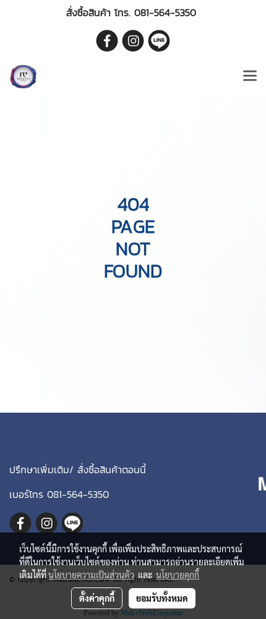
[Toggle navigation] (250, 76)
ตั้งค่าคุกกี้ (96, 598)
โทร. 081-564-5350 (155, 12)
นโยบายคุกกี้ (177, 574)
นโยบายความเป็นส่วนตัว (91, 574)
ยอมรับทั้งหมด (162, 598)
